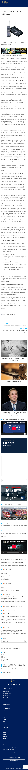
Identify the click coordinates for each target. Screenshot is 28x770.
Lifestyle (9, 44)
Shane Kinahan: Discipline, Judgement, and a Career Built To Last (13, 565)
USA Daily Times (7, 613)
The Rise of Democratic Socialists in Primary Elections (11, 630)
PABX (8, 317)
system (12, 317)
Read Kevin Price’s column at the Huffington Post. (11, 648)
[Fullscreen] (25, 434)
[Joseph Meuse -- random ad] (8, 314)
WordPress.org (4, 660)
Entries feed (3, 657)
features (5, 317)
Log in (2, 656)
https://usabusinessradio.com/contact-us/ (11, 527)
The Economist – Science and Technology (13, 606)
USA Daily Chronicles (8, 583)
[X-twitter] (11, 684)
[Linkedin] (16, 684)
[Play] (3, 434)
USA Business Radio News (8, 42)
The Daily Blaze (7, 627)
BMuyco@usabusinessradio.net (15, 534)
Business (5, 44)
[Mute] (23, 434)
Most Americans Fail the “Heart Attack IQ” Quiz (14, 358)
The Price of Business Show (10, 557)
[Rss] (19, 684)
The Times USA (7, 594)
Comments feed (4, 659)
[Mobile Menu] (26, 5)
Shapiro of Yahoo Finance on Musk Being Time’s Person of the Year (14, 413)
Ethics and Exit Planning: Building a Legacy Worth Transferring (13, 588)
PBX (10, 317)
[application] (14, 428)
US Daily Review (7, 569)
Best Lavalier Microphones (14, 381)
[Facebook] (8, 684)
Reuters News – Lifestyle (9, 610)
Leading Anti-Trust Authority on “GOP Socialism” (10, 631)
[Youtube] (14, 684)
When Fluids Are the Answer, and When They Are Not (11, 599)
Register (3, 654)
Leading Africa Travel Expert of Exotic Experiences (10, 590)
